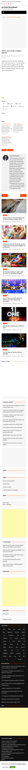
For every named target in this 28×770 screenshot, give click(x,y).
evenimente (11, 635)
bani (24, 629)
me (24, 641)
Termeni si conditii (5, 1)
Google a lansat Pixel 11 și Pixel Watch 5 (11, 688)
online (4, 647)
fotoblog (5, 638)
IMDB (3, 97)
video (24, 656)
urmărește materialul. (21, 764)
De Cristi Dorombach (9, 7)
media (4, 644)
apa (14, 629)
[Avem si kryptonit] (7, 141)
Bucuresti (17, 632)
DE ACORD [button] (12, 767)
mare (14, 641)
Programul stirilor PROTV (7, 748)
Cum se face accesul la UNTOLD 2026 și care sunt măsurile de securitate (12, 299)
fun (11, 638)
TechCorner (7, 542)
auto (19, 629)
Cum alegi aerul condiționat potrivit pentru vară (12, 696)
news (23, 644)
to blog (4, 57)
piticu (17, 647)
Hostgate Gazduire (7, 619)
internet (4, 641)
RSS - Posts (6, 502)
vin (7, 659)
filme (4, 150)
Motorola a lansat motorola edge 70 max (11, 702)
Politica (5, 650)
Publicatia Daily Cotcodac (8, 758)
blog (4, 632)
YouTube (19, 659)
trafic (10, 656)
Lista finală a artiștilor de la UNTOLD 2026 (12, 424)
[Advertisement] (14, 33)
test (24, 653)
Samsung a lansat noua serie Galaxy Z (10, 699)
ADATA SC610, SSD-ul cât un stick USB (12, 435)
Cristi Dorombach (6, 56)
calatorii (23, 632)
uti (19, 656)
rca (23, 650)
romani (11, 653)
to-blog (4, 656)
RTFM (3, 759)
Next (23, 195)
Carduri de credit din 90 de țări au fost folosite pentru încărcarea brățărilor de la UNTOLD (14, 245)
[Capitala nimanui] (19, 128)
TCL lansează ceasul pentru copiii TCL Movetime (13, 680)
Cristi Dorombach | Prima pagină (10, 490)
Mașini (19, 641)
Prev (5, 195)
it (9, 641)
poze (12, 650)
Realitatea (5, 653)
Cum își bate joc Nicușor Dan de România (12, 427)
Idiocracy (23, 638)
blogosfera (10, 632)
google (16, 638)
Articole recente (8, 402)
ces (4, 635)
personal (11, 647)
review (10, 150)
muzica (11, 644)
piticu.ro (23, 647)
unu (15, 656)
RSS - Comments (7, 504)
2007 (4, 629)
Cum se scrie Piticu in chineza (8, 743)
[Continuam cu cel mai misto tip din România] (7, 129)
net (17, 644)
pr (17, 650)
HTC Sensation (5, 756)
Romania (18, 653)
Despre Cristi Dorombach (15, 1)
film (18, 635)
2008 (9, 629)
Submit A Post (6, 484)
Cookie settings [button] (5, 767)
